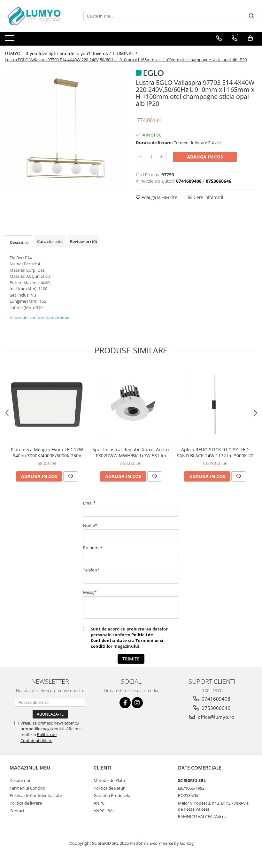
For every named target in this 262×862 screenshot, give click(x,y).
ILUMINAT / (125, 53)
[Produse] (10, 40)
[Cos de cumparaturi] (250, 38)
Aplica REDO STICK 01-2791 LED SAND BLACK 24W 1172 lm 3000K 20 (215, 452)
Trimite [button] (131, 659)
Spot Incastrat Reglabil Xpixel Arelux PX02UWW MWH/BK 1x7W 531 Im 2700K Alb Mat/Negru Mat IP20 (131, 452)
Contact (17, 811)
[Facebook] (125, 702)
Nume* (90, 525)
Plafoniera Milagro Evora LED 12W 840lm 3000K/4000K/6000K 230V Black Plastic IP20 (47, 452)
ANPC (99, 803)
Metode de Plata (109, 780)
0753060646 (215, 708)
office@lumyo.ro (215, 717)
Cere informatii (207, 197)
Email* (89, 503)
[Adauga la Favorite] (70, 476)
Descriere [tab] (19, 242)
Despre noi (20, 780)
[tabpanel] (65, 128)
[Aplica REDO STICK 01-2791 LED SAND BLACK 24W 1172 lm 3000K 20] (215, 404)
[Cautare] (251, 16)
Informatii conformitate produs (39, 317)
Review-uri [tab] (83, 241)
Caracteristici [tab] (50, 241)
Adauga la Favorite (158, 197)
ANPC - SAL (104, 811)
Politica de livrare (26, 803)
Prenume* (93, 547)
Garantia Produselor (113, 795)
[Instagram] (137, 702)
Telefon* (91, 570)
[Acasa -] (37, 16)
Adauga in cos (205, 157)
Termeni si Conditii (27, 788)
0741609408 (215, 699)
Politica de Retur (109, 788)
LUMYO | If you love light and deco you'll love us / (58, 53)
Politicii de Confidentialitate (122, 637)
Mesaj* (89, 592)
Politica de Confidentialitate (38, 737)
